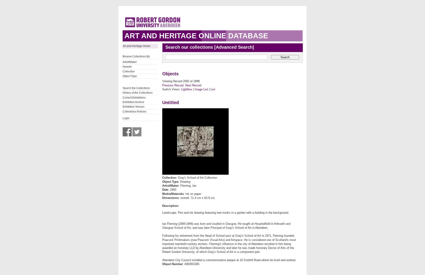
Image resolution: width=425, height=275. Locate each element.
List (213, 89)
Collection (129, 71)
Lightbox (186, 89)
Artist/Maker (130, 62)
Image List (201, 89)
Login (126, 118)
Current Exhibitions (134, 97)
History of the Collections (138, 92)
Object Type (130, 76)
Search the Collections (136, 88)
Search (285, 57)
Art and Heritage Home (136, 46)
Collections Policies (134, 111)
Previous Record (173, 85)
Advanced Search (234, 47)
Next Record (193, 85)
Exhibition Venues (133, 106)
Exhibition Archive (133, 102)
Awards (127, 66)
